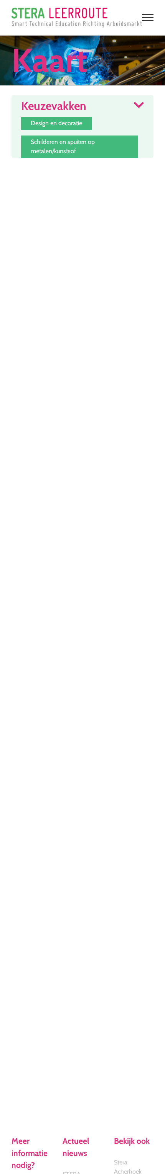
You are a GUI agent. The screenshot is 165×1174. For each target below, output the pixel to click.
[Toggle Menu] (148, 17)
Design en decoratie (56, 123)
